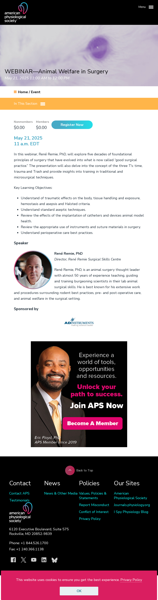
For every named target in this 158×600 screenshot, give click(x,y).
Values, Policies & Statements (93, 495)
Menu (142, 7)
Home (23, 92)
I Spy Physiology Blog (131, 512)
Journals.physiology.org (131, 505)
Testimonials (19, 500)
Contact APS (19, 493)
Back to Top (84, 470)
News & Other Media (60, 493)
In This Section (26, 103)
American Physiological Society (130, 495)
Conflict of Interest (94, 512)
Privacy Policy (90, 518)
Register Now (72, 124)
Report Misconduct (94, 505)
